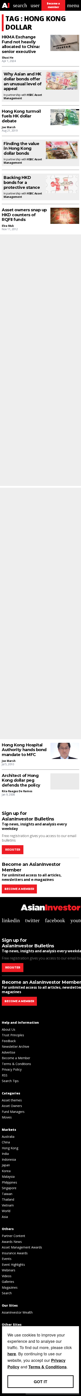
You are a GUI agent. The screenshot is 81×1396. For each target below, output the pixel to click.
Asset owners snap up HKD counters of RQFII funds (24, 215)
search (20, 5)
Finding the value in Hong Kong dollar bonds (21, 148)
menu (73, 5)
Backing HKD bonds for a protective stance (22, 182)
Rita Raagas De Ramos (17, 791)
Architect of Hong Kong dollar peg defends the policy (21, 780)
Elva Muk (8, 226)
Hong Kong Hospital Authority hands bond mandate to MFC (24, 750)
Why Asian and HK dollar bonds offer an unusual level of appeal (22, 81)
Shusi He (8, 58)
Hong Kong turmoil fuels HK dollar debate (21, 116)
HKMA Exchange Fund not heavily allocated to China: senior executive (21, 44)
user (35, 5)
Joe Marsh (8, 127)
